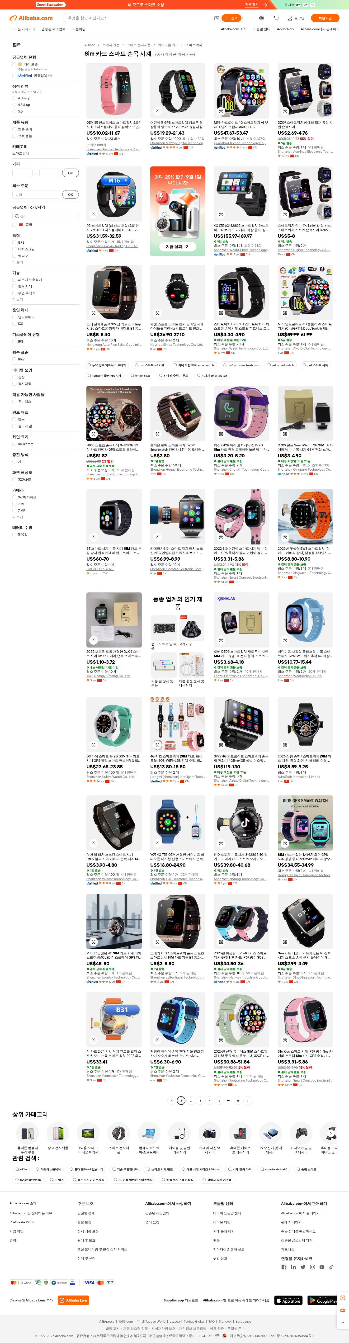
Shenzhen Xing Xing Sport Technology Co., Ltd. (305, 977)
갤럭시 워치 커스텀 (219, 1180)
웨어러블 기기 (168, 45)
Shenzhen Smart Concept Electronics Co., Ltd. (241, 577)
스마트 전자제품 (139, 45)
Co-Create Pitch (21, 1222)
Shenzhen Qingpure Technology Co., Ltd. (305, 469)
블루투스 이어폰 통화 (91, 1180)
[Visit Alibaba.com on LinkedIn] (293, 1267)
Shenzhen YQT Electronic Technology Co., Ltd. (178, 879)
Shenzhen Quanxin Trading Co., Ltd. (112, 246)
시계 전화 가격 (242, 1169)
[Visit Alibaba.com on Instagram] (312, 1267)
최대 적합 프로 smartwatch (196, 365)
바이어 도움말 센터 (227, 1213)
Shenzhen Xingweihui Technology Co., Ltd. (305, 573)
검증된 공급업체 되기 (296, 1240)
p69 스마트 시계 (317, 365)
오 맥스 (59, 1180)
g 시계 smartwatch (214, 375)
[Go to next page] (247, 1100)
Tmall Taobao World (151, 1321)
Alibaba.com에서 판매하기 (300, 1213)
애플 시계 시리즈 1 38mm (203, 1169)
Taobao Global (194, 1321)
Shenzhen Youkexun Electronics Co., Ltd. (178, 1076)
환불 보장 (84, 1222)
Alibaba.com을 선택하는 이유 (30, 1213)
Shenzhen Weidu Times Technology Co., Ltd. (241, 250)
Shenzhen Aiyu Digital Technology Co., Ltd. (305, 348)
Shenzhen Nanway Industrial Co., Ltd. (241, 977)
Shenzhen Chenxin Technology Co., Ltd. (241, 469)
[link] (343, 1298)
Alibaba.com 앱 (214, 1300)
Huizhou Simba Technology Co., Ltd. (176, 344)
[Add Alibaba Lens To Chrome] (73, 1300)
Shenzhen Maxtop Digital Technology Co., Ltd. (178, 143)
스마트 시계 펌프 (162, 1169)
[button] (217, 18)
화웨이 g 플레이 (51, 1169)
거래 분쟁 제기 (224, 1231)
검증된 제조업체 (157, 1213)
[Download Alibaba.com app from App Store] (288, 1300)
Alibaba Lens (36, 1300)
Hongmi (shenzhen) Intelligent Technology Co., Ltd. (178, 777)
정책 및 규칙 (86, 1258)
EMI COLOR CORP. (100, 569)
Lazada (175, 1321)
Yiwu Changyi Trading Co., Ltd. (108, 676)
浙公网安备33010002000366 (252, 1336)
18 (238, 1100)
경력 (12, 1240)
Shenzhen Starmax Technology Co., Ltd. (114, 149)
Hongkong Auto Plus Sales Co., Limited (114, 344)
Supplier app (174, 1300)
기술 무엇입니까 (127, 1169)
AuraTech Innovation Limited (299, 777)
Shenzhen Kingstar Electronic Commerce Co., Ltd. (178, 569)
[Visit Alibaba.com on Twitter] (303, 1267)
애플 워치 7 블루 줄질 (179, 1180)
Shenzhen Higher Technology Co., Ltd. (305, 250)
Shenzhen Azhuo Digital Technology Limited (241, 780)
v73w (23, 1169)
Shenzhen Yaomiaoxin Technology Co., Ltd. (114, 1076)
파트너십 (287, 1249)
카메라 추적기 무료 (176, 375)
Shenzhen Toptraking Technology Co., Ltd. (114, 474)
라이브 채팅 (222, 1222)
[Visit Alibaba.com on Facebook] (284, 1267)
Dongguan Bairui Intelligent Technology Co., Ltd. (305, 875)
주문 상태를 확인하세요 (298, 1231)
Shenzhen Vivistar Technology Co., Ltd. (114, 879)
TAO (211, 1321)
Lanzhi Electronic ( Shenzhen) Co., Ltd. (241, 676)
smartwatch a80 (276, 1169)
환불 (216, 1240)
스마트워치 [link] (194, 45)
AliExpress (106, 1321)
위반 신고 (220, 1258)
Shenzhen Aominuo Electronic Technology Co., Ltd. (305, 151)
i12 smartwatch (30, 1180)
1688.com (125, 1321)
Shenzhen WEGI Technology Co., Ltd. (241, 348)
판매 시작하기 (291, 1222)
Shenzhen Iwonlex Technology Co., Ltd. (114, 977)
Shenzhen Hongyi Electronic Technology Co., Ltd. (178, 469)
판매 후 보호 (86, 1240)
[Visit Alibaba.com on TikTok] (331, 1267)
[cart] (277, 19)
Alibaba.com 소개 (22, 1203)
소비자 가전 (111, 45)
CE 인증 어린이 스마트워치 (135, 1180)
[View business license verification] (217, 1336)
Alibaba (90, 45)
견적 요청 (152, 1222)
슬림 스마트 (308, 1169)
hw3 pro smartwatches (243, 365)
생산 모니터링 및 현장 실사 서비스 (102, 1249)
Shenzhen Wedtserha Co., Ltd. (300, 676)
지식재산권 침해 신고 (229, 1249)
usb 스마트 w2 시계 (152, 365)
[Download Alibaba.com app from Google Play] (323, 1300)
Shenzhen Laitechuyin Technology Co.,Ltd (178, 977)
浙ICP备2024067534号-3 (295, 1336)
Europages (243, 1321)
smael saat (142, 375)
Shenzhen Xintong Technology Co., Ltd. (241, 879)
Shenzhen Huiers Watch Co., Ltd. (110, 777)
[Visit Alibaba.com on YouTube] (322, 1267)
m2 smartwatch (283, 365)
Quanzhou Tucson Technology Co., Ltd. (241, 143)
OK (70, 173)
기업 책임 (16, 1231)
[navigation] (45, 573)
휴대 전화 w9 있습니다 (89, 1169)
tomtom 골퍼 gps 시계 (107, 375)
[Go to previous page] (171, 1100)
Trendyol (225, 1321)
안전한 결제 (86, 1213)
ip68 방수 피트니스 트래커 (109, 365)
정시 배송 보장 (88, 1231)
